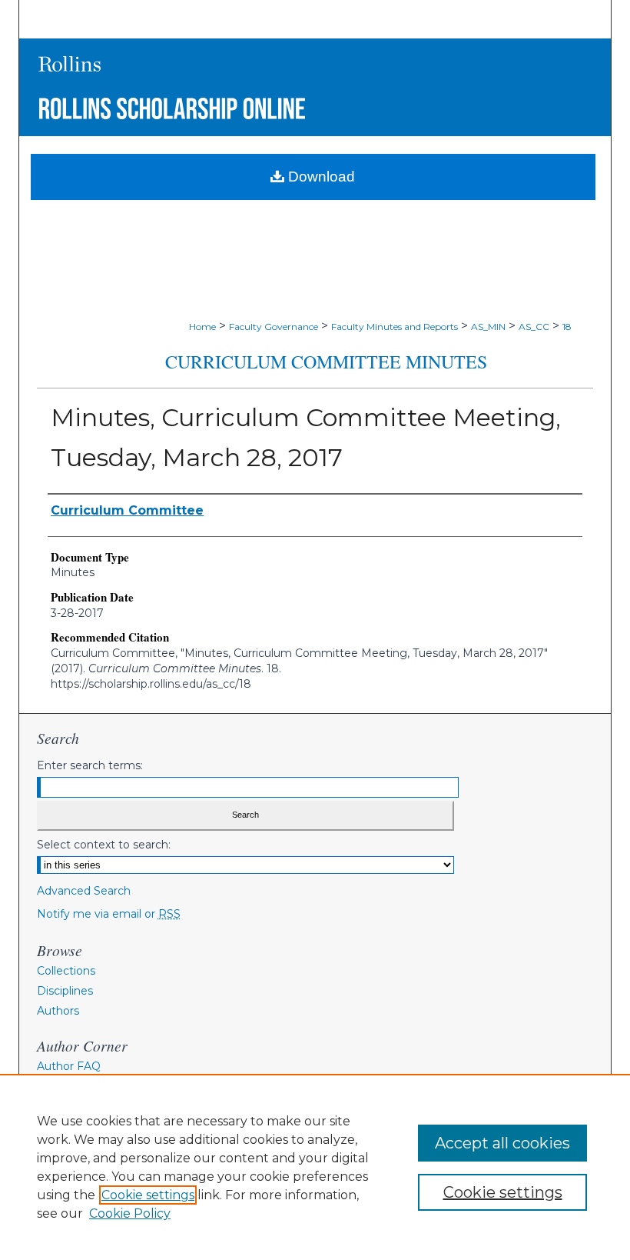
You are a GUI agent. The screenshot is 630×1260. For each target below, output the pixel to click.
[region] (315, 1167)
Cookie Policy (130, 1213)
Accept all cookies (502, 1143)
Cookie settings (147, 1195)
